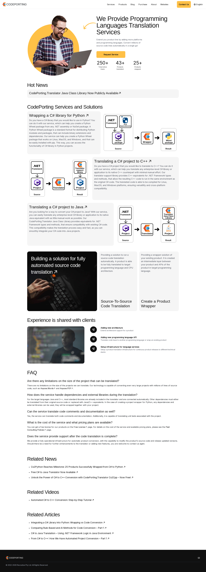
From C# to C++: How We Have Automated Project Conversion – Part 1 (69, 538)
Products (122, 4)
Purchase (142, 4)
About (154, 4)
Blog (133, 4)
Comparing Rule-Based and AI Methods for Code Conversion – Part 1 (67, 527)
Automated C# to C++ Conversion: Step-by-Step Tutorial (61, 500)
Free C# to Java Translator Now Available (53, 472)
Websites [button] (164, 4)
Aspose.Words (47, 388)
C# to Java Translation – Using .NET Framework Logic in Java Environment (71, 533)
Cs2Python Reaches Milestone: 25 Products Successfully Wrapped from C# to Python (77, 466)
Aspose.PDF (65, 388)
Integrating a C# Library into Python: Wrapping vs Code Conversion (67, 522)
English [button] (199, 4)
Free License (79, 427)
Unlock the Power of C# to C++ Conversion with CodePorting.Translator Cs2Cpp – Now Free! (81, 477)
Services (111, 4)
